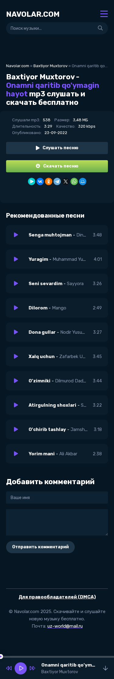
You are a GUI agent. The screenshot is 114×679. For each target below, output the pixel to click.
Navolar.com (17, 66)
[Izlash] (100, 28)
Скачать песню (60, 166)
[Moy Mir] (82, 181)
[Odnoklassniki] (48, 181)
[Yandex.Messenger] (31, 181)
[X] (65, 181)
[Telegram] (57, 181)
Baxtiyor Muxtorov (50, 66)
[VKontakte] (40, 181)
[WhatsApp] (74, 181)
